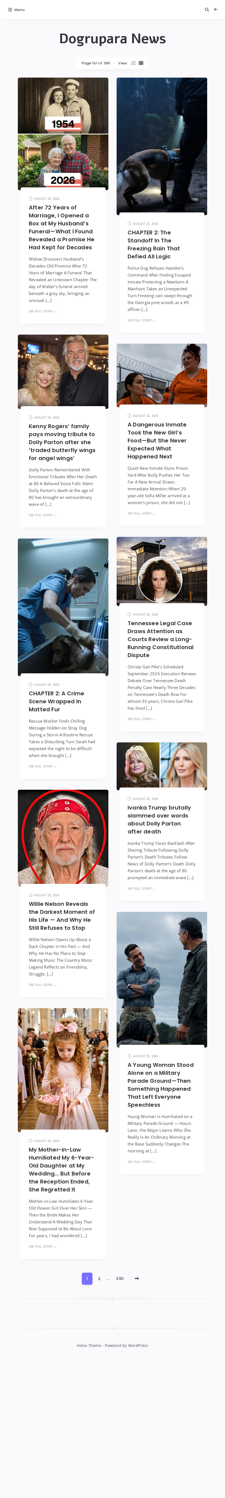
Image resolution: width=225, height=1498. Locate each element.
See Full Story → (43, 311)
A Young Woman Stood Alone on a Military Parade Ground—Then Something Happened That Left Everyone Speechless (161, 1085)
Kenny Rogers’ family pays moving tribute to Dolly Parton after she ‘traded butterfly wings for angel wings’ (62, 442)
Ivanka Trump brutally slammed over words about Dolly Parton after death (159, 819)
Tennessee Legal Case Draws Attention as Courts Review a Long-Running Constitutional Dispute (160, 639)
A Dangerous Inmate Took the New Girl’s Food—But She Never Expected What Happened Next (157, 440)
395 (120, 1278)
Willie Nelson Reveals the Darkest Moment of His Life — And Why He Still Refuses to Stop (62, 916)
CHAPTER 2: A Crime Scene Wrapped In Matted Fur (57, 701)
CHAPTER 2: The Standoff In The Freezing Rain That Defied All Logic (154, 244)
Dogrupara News (112, 39)
